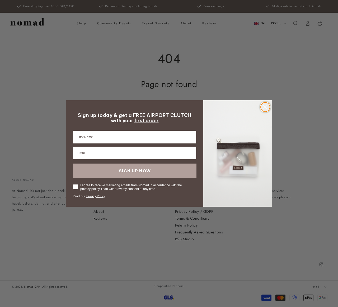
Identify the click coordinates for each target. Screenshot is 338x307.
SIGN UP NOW (135, 170)
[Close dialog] (265, 107)
